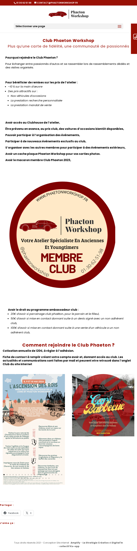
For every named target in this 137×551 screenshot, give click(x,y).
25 (30, 478)
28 (39, 478)
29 (43, 478)
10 (31, 474)
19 (58, 474)
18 (55, 474)
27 (36, 478)
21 (18, 478)
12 (37, 474)
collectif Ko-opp (69, 546)
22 (21, 478)
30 (46, 478)
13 (40, 474)
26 (33, 478)
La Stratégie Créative (96, 542)
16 (49, 474)
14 (43, 474)
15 (46, 474)
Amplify (75, 542)
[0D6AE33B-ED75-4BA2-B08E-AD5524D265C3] (34, 484)
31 (49, 478)
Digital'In (117, 542)
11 (34, 474)
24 (27, 478)
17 (52, 474)
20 (61, 474)
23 (24, 478)
